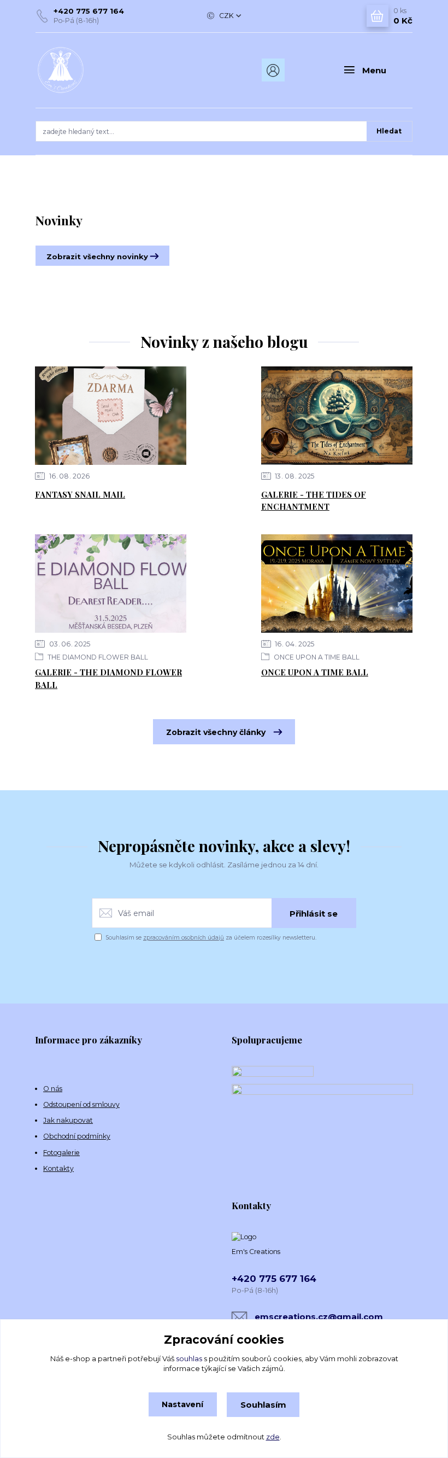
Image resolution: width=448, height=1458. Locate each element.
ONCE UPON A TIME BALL (315, 657)
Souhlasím (263, 1404)
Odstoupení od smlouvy (81, 1104)
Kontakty (58, 1168)
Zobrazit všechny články (216, 732)
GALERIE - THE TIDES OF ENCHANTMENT (313, 500)
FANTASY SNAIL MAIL (80, 494)
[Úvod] (92, 70)
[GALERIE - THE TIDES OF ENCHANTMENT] (336, 415)
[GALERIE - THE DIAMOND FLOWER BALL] (110, 583)
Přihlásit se (314, 913)
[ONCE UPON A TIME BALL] (336, 583)
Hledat (389, 131)
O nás (52, 1088)
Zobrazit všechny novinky (97, 256)
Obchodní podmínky (76, 1136)
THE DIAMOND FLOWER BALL (97, 657)
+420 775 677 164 (89, 11)
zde (273, 1436)
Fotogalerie (61, 1152)
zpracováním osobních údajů (183, 937)
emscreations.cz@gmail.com (319, 1316)
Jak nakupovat (68, 1120)
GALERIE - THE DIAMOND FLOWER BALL (108, 678)
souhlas (189, 1358)
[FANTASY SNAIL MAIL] (110, 415)
